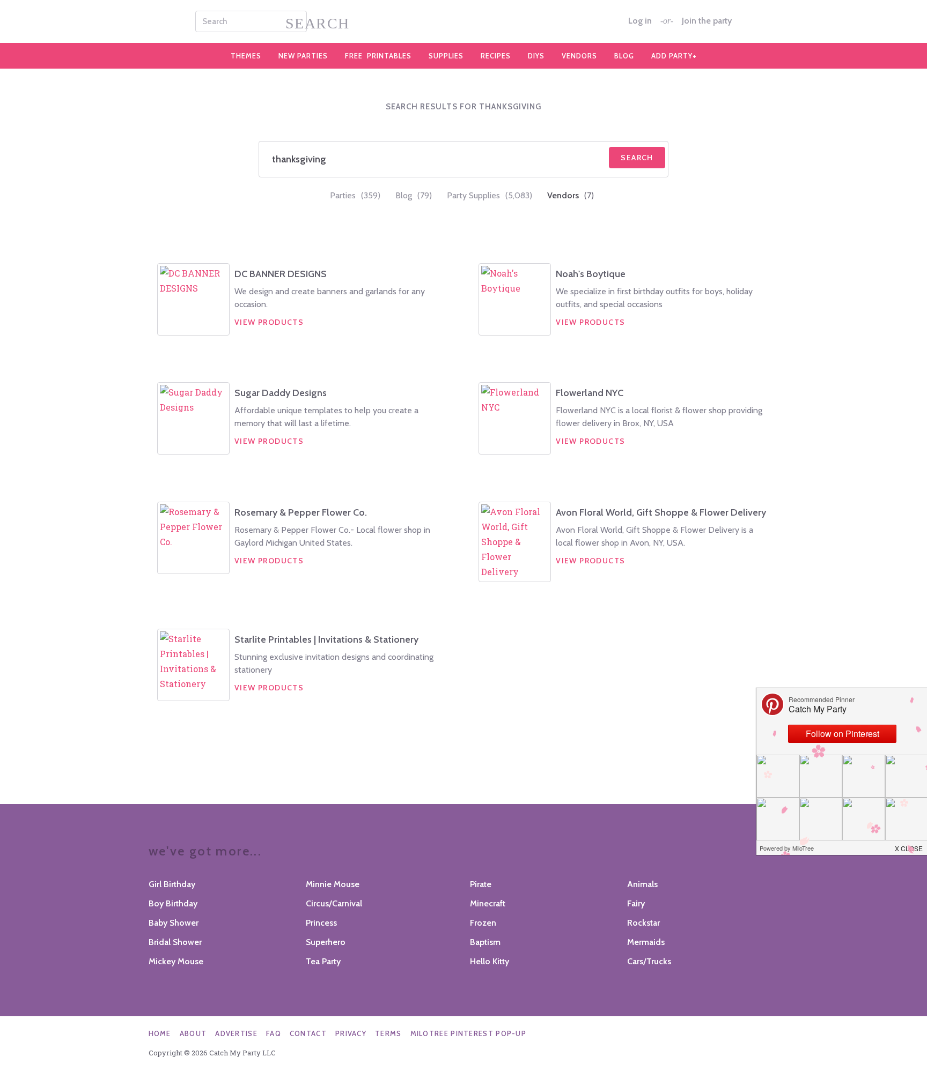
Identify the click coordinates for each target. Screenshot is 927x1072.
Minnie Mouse (332, 884)
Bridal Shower (175, 942)
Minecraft (487, 903)
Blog (624, 55)
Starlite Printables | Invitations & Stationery (326, 639)
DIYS (536, 55)
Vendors (579, 55)
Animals (642, 884)
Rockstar (643, 923)
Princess (321, 923)
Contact (308, 1033)
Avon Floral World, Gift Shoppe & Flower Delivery (661, 512)
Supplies (446, 55)
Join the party (707, 21)
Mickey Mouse (176, 961)
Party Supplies (489, 195)
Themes (246, 55)
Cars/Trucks (649, 961)
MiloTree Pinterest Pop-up (468, 1033)
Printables (378, 55)
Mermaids (646, 942)
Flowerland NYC (589, 393)
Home (160, 1033)
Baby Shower (173, 923)
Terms (388, 1033)
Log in (640, 21)
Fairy (636, 903)
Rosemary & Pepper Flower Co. (300, 512)
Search (637, 157)
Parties (355, 195)
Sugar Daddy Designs (280, 393)
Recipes (496, 55)
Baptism (485, 942)
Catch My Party (463, 21)
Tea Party (323, 961)
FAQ (273, 1033)
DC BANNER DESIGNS (280, 274)
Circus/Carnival (334, 903)
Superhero (325, 942)
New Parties (303, 55)
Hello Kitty (489, 961)
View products (269, 322)
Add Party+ (674, 55)
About (193, 1033)
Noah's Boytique (591, 274)
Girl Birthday (172, 884)
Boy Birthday (173, 903)
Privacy (350, 1033)
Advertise (236, 1033)
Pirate (480, 884)
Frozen (483, 923)
